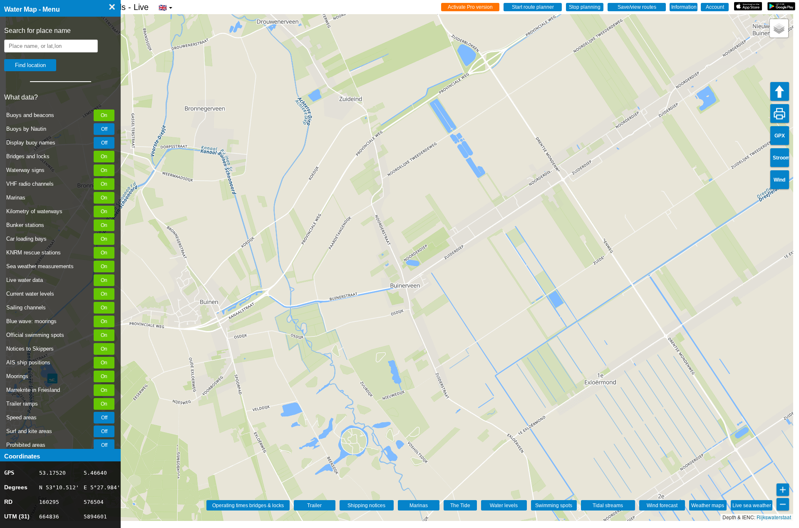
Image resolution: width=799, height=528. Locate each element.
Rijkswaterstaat (774, 517)
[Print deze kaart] (779, 113)
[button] (779, 28)
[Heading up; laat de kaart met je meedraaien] (779, 91)
